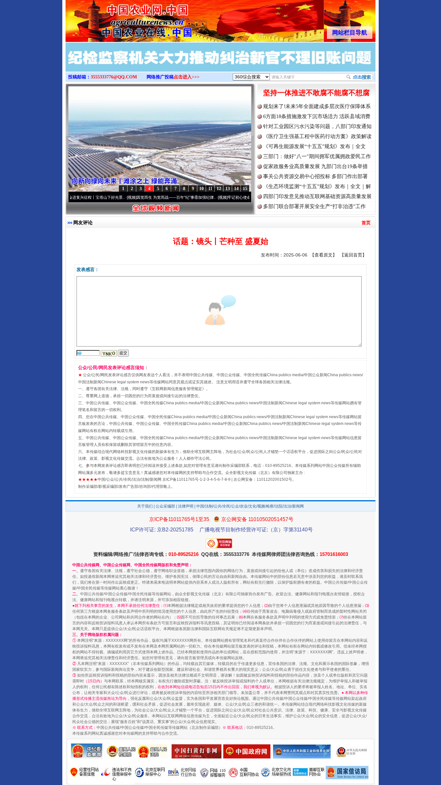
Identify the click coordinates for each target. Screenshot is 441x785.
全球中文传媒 (119, 18)
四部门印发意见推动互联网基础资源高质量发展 (317, 196)
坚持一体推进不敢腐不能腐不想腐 (316, 93)
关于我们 (145, 506)
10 (201, 188)
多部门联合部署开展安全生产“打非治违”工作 (314, 206)
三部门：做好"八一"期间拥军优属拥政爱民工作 (317, 156)
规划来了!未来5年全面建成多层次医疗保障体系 (317, 106)
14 (236, 188)
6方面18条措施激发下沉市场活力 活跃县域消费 (316, 116)
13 (227, 188)
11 (210, 188)
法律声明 (185, 506)
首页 (366, 222)
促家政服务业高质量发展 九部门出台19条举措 (315, 166)
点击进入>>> (187, 77)
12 (219, 188)
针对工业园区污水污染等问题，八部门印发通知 (317, 126)
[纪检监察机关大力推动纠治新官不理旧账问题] (220, 64)
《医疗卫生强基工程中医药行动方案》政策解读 (317, 136)
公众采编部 (165, 506)
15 (245, 188)
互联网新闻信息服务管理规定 (177, 389)
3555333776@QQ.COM (114, 77)
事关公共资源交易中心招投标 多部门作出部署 (315, 176)
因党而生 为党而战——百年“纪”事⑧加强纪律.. (163, 197)
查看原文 (323, 254)
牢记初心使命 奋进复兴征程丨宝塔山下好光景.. (72, 197)
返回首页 (353, 254)
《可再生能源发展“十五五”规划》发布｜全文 (314, 146)
